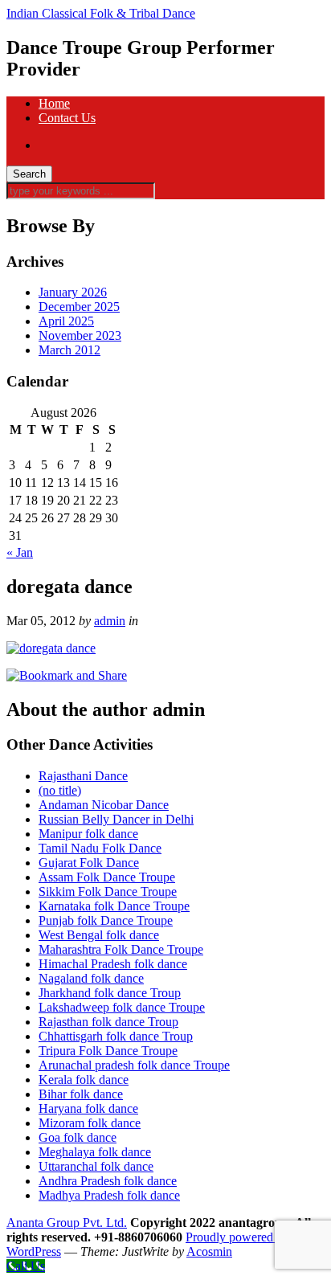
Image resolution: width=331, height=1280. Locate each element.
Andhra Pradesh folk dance (108, 1181)
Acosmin (209, 1251)
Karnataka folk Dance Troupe (114, 906)
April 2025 (66, 321)
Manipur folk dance (88, 833)
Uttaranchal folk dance (96, 1166)
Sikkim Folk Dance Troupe (108, 891)
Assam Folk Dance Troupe (107, 877)
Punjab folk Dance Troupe (106, 920)
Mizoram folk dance (90, 1123)
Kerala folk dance (84, 1079)
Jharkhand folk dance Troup (110, 993)
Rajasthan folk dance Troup (108, 1021)
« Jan (19, 552)
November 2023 (80, 335)
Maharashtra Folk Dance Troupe (121, 949)
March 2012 (69, 350)
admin (109, 621)
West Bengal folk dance (99, 935)
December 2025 (79, 306)
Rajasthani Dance (83, 776)
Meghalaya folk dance (95, 1152)
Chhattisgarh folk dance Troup (116, 1036)
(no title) (60, 790)
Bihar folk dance (81, 1094)
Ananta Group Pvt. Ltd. (66, 1222)
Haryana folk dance (88, 1108)
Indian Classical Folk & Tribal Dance (100, 13)
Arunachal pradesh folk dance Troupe (134, 1065)
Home (54, 103)
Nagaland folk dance (91, 978)
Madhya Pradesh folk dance (109, 1195)
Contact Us (67, 118)
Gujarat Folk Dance (89, 862)
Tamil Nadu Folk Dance (100, 848)
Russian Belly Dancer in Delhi (116, 819)
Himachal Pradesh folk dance (113, 964)
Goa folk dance (77, 1137)
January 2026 (73, 292)
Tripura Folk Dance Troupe (108, 1050)
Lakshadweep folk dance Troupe (122, 1007)
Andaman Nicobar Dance (104, 805)
